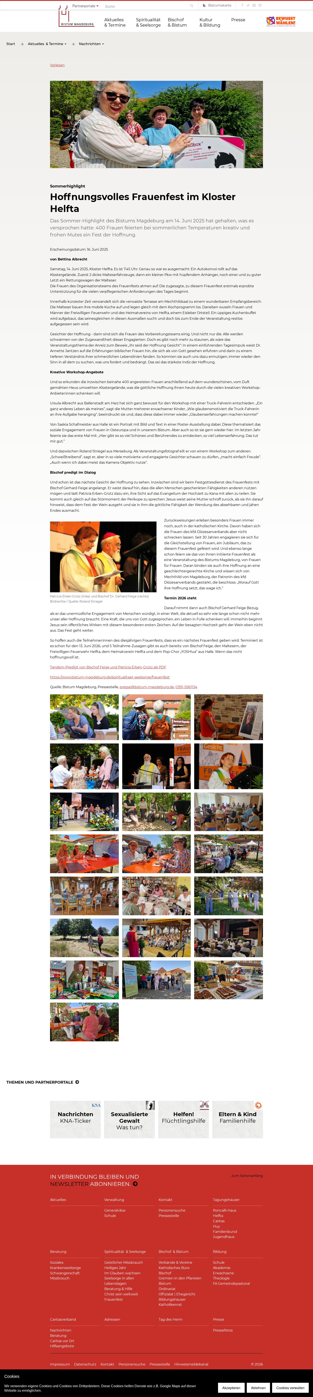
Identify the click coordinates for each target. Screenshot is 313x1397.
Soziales (56, 1263)
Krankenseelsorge (65, 1268)
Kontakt (165, 1200)
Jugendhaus (223, 1237)
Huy (216, 1226)
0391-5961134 (186, 687)
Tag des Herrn (170, 1319)
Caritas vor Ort (62, 1341)
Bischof (165, 1273)
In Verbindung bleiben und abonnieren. (94, 1180)
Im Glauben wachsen (122, 1273)
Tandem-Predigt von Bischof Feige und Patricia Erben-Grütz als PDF (108, 667)
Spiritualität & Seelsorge (149, 22)
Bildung (220, 1252)
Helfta (218, 1216)
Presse (238, 19)
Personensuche (172, 1210)
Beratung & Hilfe (118, 1289)
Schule (110, 1216)
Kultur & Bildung (210, 22)
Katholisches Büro (174, 1268)
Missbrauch (60, 1278)
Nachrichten (90, 44)
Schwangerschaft (65, 1273)
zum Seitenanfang (247, 1176)
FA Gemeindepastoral (231, 1284)
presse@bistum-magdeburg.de (147, 687)
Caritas (219, 1221)
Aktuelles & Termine (115, 22)
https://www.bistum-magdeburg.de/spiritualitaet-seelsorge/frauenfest (110, 677)
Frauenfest (113, 1300)
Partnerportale (83, 5)
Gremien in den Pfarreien (180, 1278)
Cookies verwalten (290, 1387)
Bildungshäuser (172, 1300)
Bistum (165, 1284)
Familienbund (225, 1232)
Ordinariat (167, 1289)
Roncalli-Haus (224, 1210)
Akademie (221, 1268)
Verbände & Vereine (175, 1263)
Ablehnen (258, 1387)
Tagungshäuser (226, 1200)
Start (10, 44)
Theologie (221, 1278)
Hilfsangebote (62, 1346)
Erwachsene (223, 1273)
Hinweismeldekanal (191, 1364)
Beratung (58, 1252)
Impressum (60, 1364)
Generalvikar (115, 1210)
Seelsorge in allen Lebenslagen (119, 1281)
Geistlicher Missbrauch (123, 1263)
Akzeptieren (231, 1387)
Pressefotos (223, 1330)
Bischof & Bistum (177, 22)
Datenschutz (85, 1364)
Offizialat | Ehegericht (177, 1294)
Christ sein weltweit (121, 1294)
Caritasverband (63, 1319)
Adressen (112, 1319)
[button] (57, 65)
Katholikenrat (170, 1305)
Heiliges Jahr (115, 1268)
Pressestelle (169, 1216)
